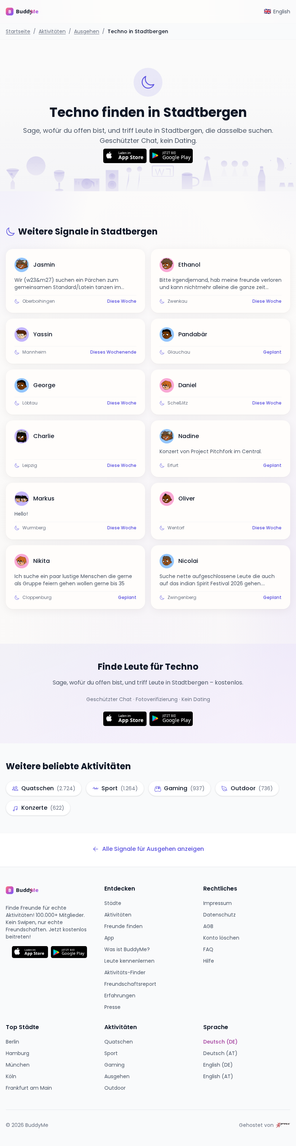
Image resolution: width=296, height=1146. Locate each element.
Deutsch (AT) (220, 1053)
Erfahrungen (119, 995)
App (109, 937)
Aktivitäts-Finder (124, 972)
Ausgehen (86, 31)
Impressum (217, 903)
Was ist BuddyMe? (127, 949)
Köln (11, 1076)
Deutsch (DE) (220, 1041)
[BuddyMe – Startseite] (27, 11)
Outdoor (115, 1088)
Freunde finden (123, 926)
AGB (208, 926)
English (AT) (218, 1076)
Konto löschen (221, 937)
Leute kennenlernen (129, 961)
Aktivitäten (52, 31)
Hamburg (17, 1053)
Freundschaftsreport (130, 984)
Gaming (114, 1064)
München (18, 1064)
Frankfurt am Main (29, 1088)
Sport (111, 1053)
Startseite (18, 31)
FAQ (208, 949)
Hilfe (208, 961)
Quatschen (118, 1041)
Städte (112, 903)
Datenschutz (219, 914)
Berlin (12, 1041)
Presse (112, 1007)
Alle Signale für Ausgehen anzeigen (153, 849)
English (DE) (218, 1064)
